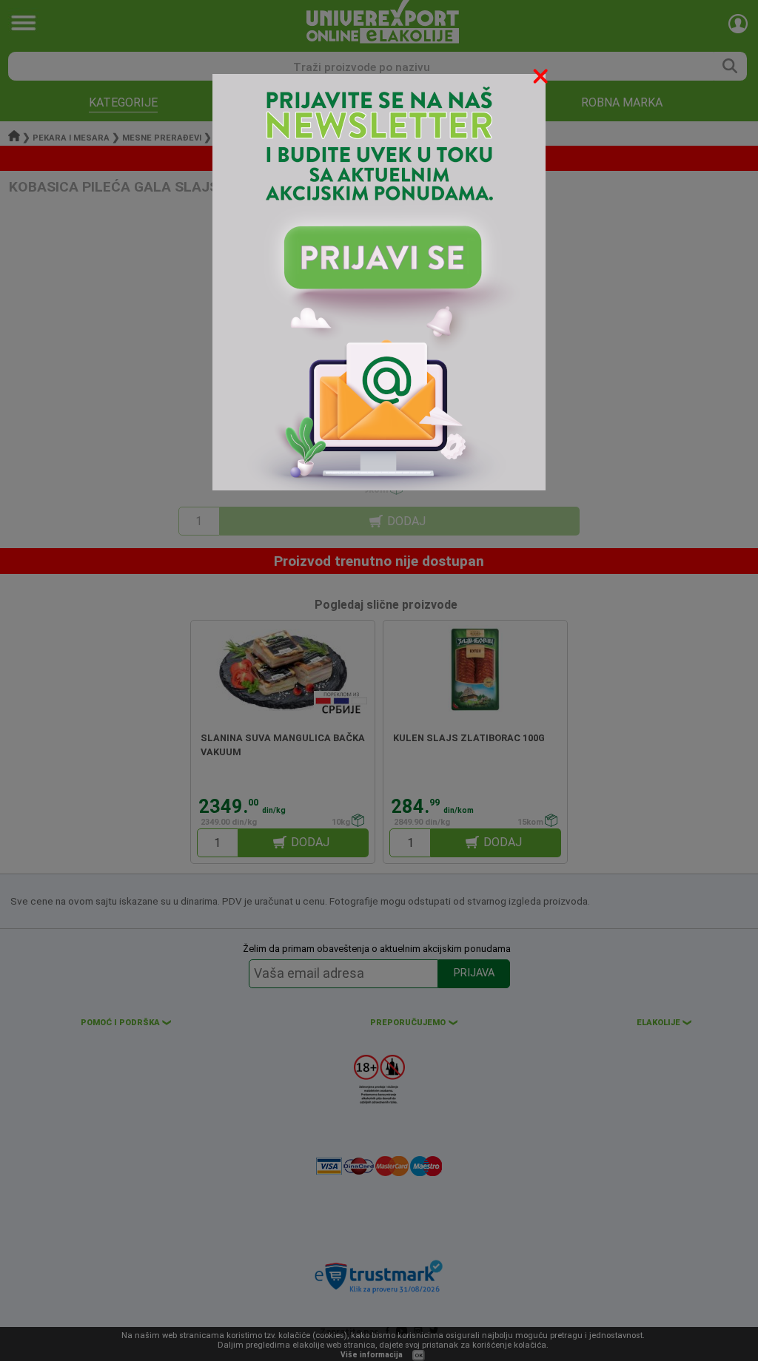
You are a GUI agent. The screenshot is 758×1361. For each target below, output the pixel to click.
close (542, 79)
